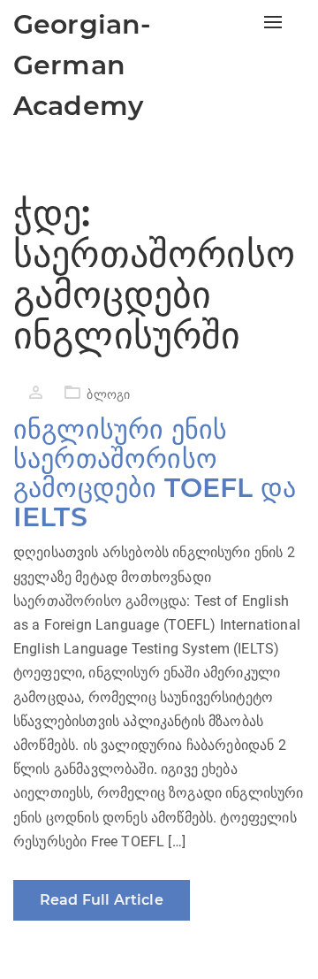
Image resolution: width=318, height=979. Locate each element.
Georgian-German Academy (82, 65)
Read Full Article (101, 899)
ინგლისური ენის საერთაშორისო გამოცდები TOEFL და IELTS (154, 473)
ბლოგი (108, 394)
